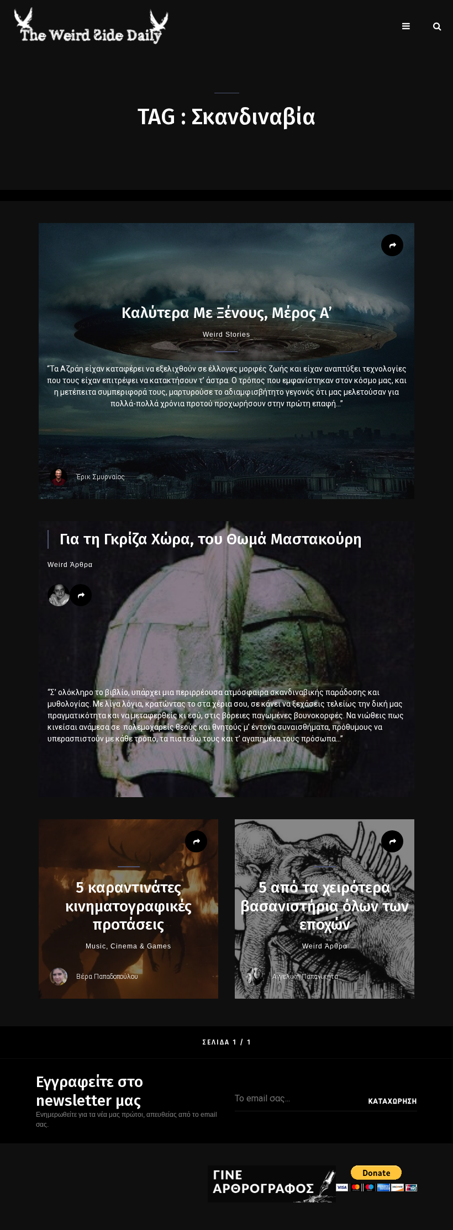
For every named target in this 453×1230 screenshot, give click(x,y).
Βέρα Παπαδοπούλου (107, 976)
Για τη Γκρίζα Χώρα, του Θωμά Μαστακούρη (211, 539)
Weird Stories (226, 334)
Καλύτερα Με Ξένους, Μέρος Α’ (227, 313)
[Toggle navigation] (406, 26)
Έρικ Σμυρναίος (100, 477)
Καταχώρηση (392, 1101)
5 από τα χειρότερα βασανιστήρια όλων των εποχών (324, 906)
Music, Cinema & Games (128, 946)
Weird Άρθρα (70, 565)
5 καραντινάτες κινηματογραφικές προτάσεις (128, 906)
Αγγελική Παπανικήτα (305, 976)
